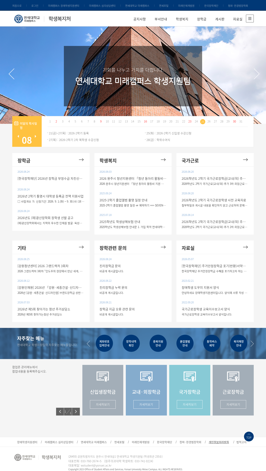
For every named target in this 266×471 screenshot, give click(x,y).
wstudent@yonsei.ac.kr (96, 465)
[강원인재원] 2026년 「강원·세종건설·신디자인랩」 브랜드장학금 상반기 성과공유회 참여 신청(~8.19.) (51, 287)
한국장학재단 (211, 5)
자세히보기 (103, 404)
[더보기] (81, 159)
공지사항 (139, 19)
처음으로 (17, 5)
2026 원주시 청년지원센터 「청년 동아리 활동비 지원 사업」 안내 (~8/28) (133, 178)
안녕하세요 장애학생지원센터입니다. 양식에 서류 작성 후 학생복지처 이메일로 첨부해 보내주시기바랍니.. (215, 293)
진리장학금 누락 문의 (113, 287)
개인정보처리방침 (219, 442)
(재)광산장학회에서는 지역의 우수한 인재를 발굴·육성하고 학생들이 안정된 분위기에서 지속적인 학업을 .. (51, 223)
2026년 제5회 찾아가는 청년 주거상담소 (44, 309)
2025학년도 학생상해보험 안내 (120, 221)
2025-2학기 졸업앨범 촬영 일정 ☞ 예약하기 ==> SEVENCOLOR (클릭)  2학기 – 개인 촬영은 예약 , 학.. (133, 205)
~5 (99, 461)
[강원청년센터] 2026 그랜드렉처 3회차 (43, 265)
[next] (257, 73)
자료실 (237, 19)
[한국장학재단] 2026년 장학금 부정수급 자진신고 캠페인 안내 (51, 178)
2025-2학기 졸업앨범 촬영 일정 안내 (123, 200)
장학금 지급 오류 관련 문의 (117, 309)
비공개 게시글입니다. (112, 271)
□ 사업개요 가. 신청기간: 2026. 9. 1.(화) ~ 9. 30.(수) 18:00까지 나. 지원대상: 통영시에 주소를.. (51, 201)
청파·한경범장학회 (238, 5)
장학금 (201, 19)
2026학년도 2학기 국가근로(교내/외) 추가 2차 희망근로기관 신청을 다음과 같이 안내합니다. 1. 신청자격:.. (215, 227)
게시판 (220, 19)
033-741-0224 (143, 461)
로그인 (34, 5)
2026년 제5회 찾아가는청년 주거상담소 (40, 314)
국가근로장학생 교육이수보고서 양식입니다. (207, 314)
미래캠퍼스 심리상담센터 (102, 5)
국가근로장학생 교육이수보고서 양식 (206, 309)
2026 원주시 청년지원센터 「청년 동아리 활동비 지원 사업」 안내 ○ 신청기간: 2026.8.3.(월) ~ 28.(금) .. (133, 184)
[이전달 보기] (18, 136)
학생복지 (182, 19)
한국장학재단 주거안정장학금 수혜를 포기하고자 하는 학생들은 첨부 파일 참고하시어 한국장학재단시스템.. (215, 271)
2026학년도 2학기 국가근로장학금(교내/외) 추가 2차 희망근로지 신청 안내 (215, 221)
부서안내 (161, 19)
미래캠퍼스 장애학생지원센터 (63, 5)
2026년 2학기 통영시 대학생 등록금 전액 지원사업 (51, 196)
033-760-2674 (89, 461)
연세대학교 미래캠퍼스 (137, 5)
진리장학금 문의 (110, 265)
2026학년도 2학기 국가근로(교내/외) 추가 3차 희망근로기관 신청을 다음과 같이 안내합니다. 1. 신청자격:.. (215, 184)
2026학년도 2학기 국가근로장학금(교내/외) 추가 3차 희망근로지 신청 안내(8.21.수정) (215, 178)
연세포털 (163, 5)
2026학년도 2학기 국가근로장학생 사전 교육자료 (214, 200)
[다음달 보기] (35, 136)
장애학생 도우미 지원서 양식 (200, 287)
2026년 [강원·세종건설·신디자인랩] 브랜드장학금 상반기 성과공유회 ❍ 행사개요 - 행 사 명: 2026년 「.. (51, 293)
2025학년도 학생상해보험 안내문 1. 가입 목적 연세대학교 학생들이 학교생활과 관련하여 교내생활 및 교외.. (133, 227)
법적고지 (241, 442)
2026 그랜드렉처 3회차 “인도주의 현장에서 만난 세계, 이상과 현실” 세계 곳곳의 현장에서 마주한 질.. (51, 271)
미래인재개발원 (186, 5)
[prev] (11, 73)
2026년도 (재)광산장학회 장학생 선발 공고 (45, 217)
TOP (249, 437)
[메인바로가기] (42, 18)
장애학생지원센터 (27, 442)
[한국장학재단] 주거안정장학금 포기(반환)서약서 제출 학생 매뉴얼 (215, 265)
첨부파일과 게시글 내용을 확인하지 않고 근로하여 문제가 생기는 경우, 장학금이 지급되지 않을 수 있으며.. (215, 205)
